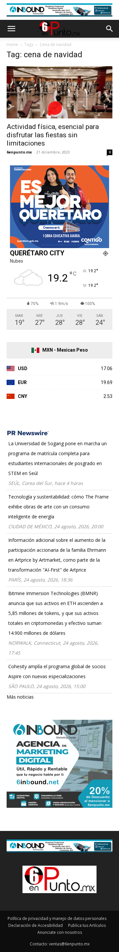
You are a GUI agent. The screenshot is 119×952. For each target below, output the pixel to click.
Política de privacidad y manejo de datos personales (57, 918)
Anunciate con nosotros (59, 932)
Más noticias (20, 697)
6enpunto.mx (19, 152)
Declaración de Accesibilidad (35, 925)
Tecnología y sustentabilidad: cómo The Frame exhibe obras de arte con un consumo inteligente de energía (58, 507)
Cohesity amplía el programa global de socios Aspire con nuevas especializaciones (57, 671)
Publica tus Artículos (87, 925)
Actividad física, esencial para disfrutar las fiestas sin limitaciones (53, 135)
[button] (11, 29)
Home (12, 44)
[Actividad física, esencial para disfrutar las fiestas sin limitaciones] (59, 92)
